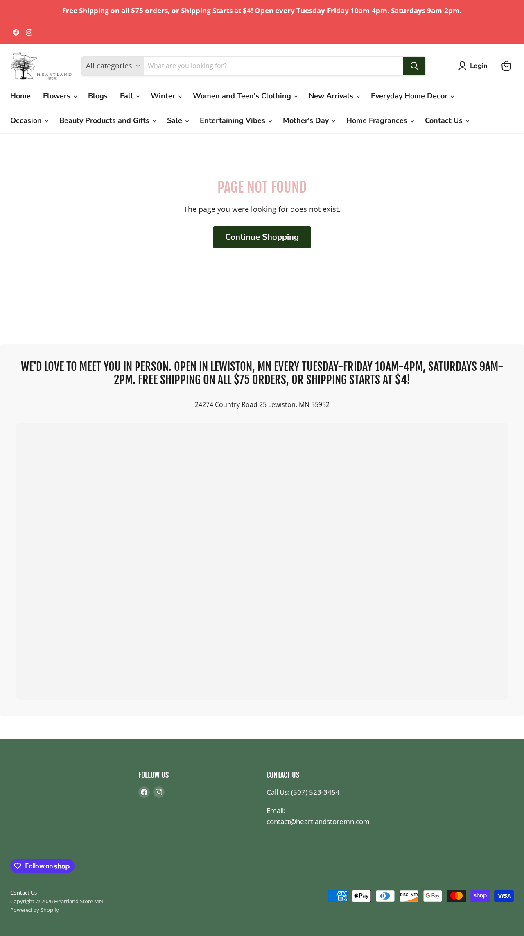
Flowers (57, 96)
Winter (164, 96)
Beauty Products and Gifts (105, 120)
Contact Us (445, 120)
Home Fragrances (377, 120)
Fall (127, 96)
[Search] (414, 66)
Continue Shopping (262, 237)
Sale (175, 120)
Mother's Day (307, 120)
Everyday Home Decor (410, 96)
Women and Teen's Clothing (243, 96)
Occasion (27, 120)
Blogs (98, 96)
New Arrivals (332, 96)
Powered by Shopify (34, 909)
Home (20, 96)
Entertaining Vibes (233, 120)
